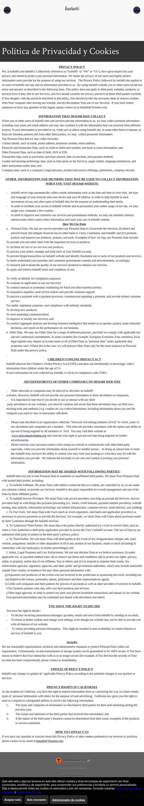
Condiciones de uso (72, 773)
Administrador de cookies (68, 800)
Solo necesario (36, 800)
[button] (136, 10)
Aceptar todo (12, 800)
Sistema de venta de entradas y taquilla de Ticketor (73, 761)
